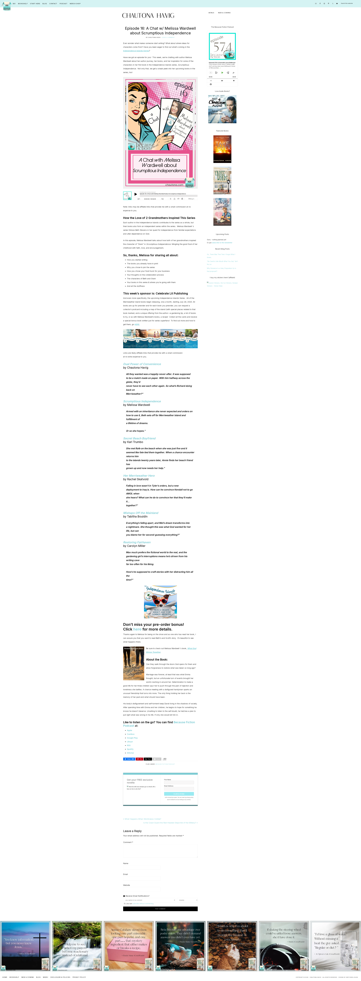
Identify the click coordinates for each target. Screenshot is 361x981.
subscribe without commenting (142, 903)
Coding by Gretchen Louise (348, 977)
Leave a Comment (168, 37)
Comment (128, 842)
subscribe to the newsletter (222, 243)
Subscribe (179, 794)
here (137, 629)
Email (125, 874)
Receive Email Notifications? (137, 896)
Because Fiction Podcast (165, 764)
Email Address (168, 786)
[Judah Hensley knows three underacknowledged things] (25, 946)
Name (125, 863)
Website (126, 885)
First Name (167, 780)
